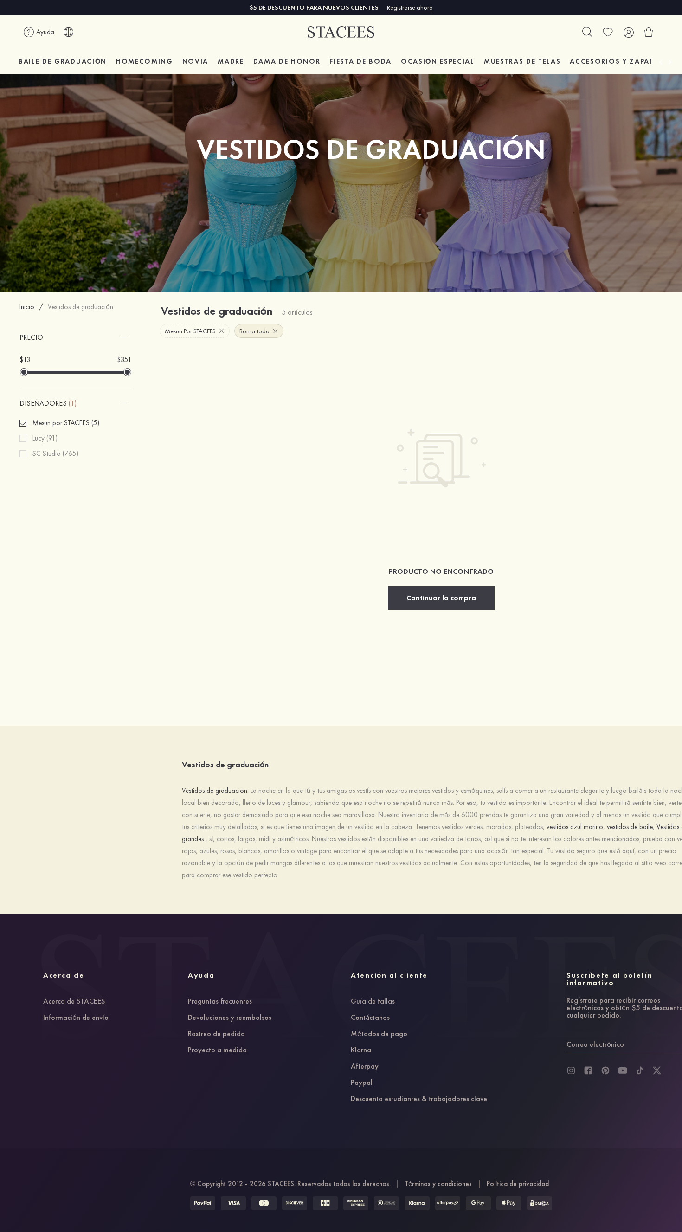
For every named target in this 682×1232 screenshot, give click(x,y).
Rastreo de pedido (216, 1034)
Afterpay (365, 1067)
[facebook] (588, 1070)
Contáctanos (370, 1018)
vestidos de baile (630, 826)
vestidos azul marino (575, 826)
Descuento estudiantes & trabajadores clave (419, 1099)
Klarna (361, 1050)
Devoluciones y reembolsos (229, 1018)
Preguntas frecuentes (220, 1002)
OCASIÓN (438, 61)
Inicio (26, 306)
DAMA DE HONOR (287, 61)
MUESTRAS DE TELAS (522, 61)
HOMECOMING (144, 61)
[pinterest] (605, 1070)
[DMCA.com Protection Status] (539, 1203)
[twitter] (657, 1070)
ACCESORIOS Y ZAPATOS (617, 61)
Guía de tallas (373, 1002)
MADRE (231, 61)
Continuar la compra (441, 598)
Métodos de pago (379, 1034)
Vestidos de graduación (80, 306)
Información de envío (76, 1018)
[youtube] (622, 1070)
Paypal (362, 1083)
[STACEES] (341, 32)
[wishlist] (608, 32)
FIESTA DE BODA (360, 61)
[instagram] (571, 1070)
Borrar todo (254, 331)
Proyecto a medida (217, 1050)
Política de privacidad (518, 1183)
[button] (75, 337)
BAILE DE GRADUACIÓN (63, 61)
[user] (628, 32)
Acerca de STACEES (74, 1002)
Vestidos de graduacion (214, 790)
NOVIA (195, 61)
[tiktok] (639, 1070)
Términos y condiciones (438, 1183)
